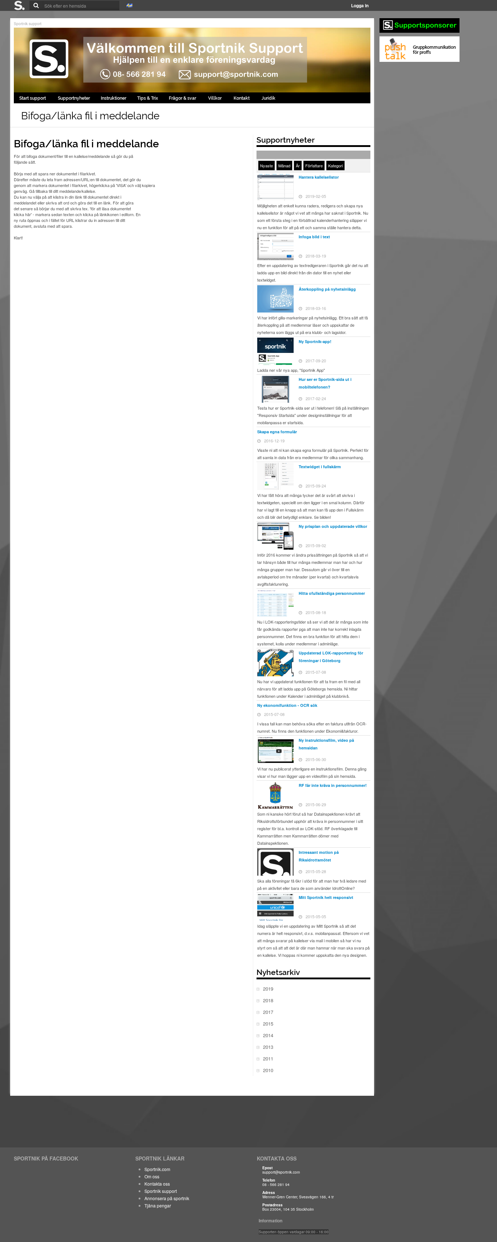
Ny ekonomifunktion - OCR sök (287, 705)
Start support (33, 98)
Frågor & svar (183, 98)
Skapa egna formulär (277, 431)
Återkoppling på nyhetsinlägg (327, 289)
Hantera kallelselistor (319, 177)
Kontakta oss (157, 1184)
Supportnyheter (74, 98)
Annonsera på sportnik (166, 1198)
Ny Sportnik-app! (315, 341)
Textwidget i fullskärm (320, 466)
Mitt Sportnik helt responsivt (326, 897)
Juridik (268, 98)
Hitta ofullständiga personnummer (332, 593)
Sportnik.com (157, 1169)
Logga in (360, 5)
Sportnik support (27, 23)
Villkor (215, 98)
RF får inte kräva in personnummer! (333, 785)
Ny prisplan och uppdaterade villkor (333, 526)
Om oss (151, 1176)
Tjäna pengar (157, 1205)
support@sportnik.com (281, 1172)
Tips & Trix (147, 98)
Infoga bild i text (314, 236)
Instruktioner (113, 98)
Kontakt (242, 98)
